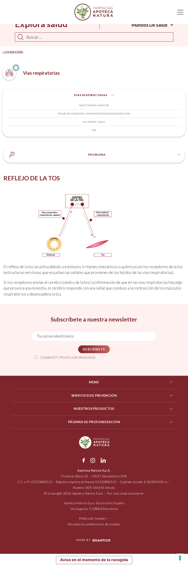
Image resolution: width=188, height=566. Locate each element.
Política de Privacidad (78, 357)
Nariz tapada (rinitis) (94, 105)
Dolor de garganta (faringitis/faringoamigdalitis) (94, 113)
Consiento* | (68, 357)
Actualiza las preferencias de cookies (94, 524)
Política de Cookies (92, 518)
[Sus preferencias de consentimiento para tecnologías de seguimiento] (180, 558)
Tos (94, 130)
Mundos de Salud (149, 25)
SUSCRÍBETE (94, 349)
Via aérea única (94, 121)
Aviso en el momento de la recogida (94, 559)
